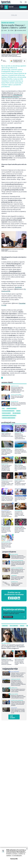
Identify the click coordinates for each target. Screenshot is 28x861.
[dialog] (14, 854)
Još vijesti (12, 717)
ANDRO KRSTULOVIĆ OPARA (9, 415)
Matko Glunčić (6, 413)
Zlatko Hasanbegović (8, 410)
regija (22, 625)
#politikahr (18, 287)
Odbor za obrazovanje (8, 417)
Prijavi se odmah (8, 616)
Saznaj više (14, 859)
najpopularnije (10, 669)
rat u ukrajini (14, 625)
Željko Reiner (16, 413)
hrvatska (4, 625)
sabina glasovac (11, 408)
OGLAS (14, 15)
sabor (18, 410)
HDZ (3, 408)
